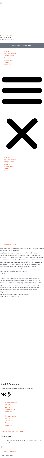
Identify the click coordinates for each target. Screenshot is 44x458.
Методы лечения (10, 53)
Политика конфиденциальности (12, 431)
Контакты (7, 65)
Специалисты (9, 55)
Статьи (6, 62)
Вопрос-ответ (9, 60)
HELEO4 (8, 405)
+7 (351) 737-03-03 (6, 35)
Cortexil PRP (9, 407)
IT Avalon (16, 455)
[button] (22, 112)
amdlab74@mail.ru (10, 451)
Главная (7, 51)
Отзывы (7, 58)
